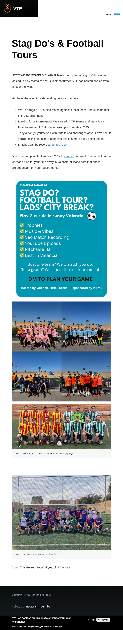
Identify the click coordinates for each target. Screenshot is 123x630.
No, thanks (103, 620)
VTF (17, 8)
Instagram (31, 606)
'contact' (69, 156)
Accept (91, 620)
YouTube (61, 144)
